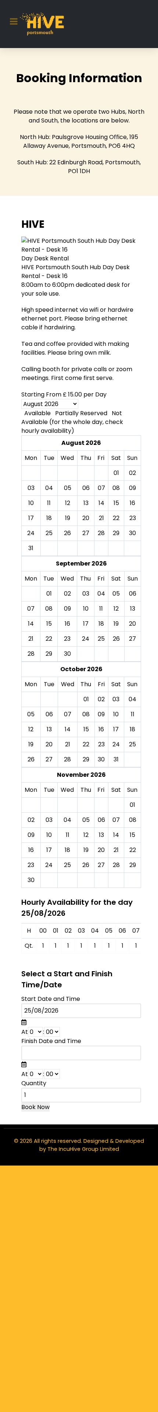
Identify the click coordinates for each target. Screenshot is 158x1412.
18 (101, 623)
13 (132, 608)
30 (132, 533)
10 (86, 608)
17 (86, 623)
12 (116, 608)
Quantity (33, 1083)
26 (67, 533)
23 (67, 638)
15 (49, 623)
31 (30, 548)
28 (101, 533)
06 (132, 593)
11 (101, 608)
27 (85, 533)
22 (49, 638)
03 (85, 593)
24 (85, 638)
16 (67, 623)
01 (49, 593)
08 (49, 608)
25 (49, 533)
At (24, 1032)
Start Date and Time (50, 999)
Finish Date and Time (51, 1041)
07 (31, 608)
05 (116, 593)
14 (31, 623)
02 (67, 593)
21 (30, 638)
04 (101, 593)
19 (116, 623)
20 (132, 623)
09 (67, 608)
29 (116, 533)
